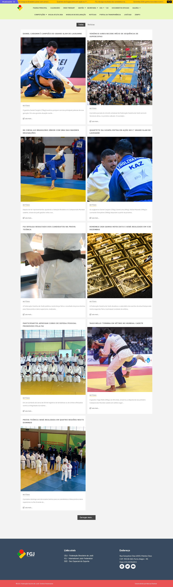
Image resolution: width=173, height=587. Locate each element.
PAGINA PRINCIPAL (40, 8)
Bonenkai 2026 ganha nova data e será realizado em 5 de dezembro (120, 228)
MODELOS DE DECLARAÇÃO (76, 15)
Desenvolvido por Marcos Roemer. (146, 584)
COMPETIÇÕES (39, 15)
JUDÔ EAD (127, 15)
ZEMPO (137, 15)
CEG (100, 8)
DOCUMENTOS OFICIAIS (120, 8)
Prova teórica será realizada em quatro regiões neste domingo (53, 421)
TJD (107, 8)
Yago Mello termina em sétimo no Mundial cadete (116, 323)
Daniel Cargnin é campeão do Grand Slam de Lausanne (52, 34)
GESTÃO (81, 8)
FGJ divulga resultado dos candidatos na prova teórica (115, 2)
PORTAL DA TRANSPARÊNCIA (110, 15)
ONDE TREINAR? (69, 8)
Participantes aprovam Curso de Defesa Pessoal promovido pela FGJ (49, 324)
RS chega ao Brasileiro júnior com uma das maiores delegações (41, 2)
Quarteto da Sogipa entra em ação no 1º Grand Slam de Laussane (81, 2)
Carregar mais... (86, 517)
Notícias (26, 106)
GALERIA (135, 8)
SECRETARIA (91, 8)
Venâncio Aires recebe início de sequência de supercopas (114, 35)
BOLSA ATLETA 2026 (55, 15)
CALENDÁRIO (55, 8)
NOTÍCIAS (92, 15)
